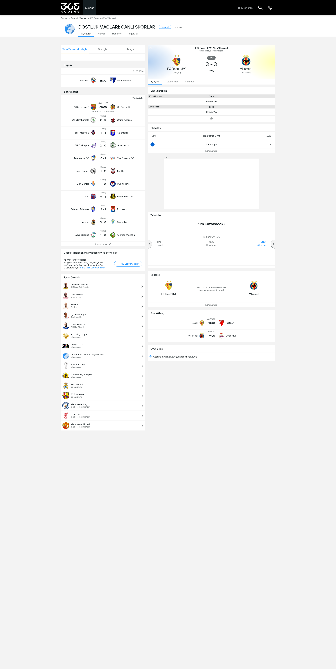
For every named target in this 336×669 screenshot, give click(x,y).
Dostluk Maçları (78, 18)
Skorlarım (247, 7)
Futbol (64, 18)
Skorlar (89, 7)
